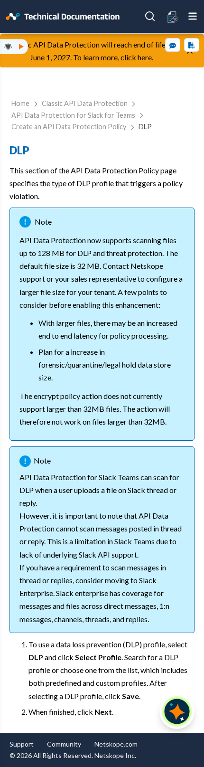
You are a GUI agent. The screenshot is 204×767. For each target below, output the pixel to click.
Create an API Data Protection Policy (68, 127)
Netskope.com (116, 744)
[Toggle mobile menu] (192, 16)
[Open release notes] (173, 16)
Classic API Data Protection (85, 103)
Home (20, 103)
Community (64, 744)
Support (21, 744)
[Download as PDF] (191, 45)
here (145, 57)
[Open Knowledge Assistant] (177, 711)
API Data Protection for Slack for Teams (73, 115)
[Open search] (149, 16)
